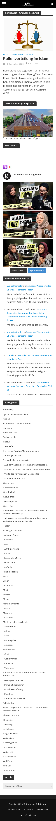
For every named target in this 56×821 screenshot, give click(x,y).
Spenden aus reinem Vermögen (21, 138)
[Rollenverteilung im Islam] (28, 34)
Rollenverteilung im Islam (25, 58)
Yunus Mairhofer (15, 285)
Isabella (10, 355)
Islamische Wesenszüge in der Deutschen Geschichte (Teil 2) (29, 386)
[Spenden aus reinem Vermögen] (28, 123)
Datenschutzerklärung (35, 809)
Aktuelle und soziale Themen (18, 54)
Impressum (14, 809)
